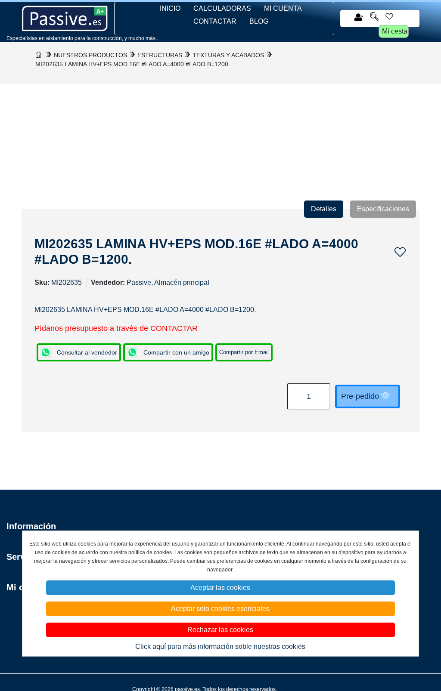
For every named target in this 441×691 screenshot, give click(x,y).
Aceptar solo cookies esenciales (220, 608)
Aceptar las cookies (220, 587)
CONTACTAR (214, 21)
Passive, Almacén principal (168, 282)
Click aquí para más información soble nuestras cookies (220, 646)
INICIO (170, 8)
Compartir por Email (244, 352)
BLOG (258, 21)
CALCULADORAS (222, 8)
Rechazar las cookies (220, 629)
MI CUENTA (283, 8)
